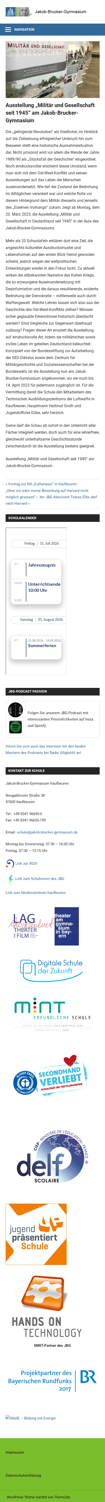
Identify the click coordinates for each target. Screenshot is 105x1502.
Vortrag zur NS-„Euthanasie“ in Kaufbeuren (42, 484)
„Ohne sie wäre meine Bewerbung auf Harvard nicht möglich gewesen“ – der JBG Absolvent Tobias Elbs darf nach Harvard (51, 497)
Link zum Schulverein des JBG (39, 878)
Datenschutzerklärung (23, 1475)
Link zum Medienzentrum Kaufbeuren (36, 892)
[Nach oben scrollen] (97, 1494)
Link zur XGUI (25, 863)
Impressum (15, 1452)
